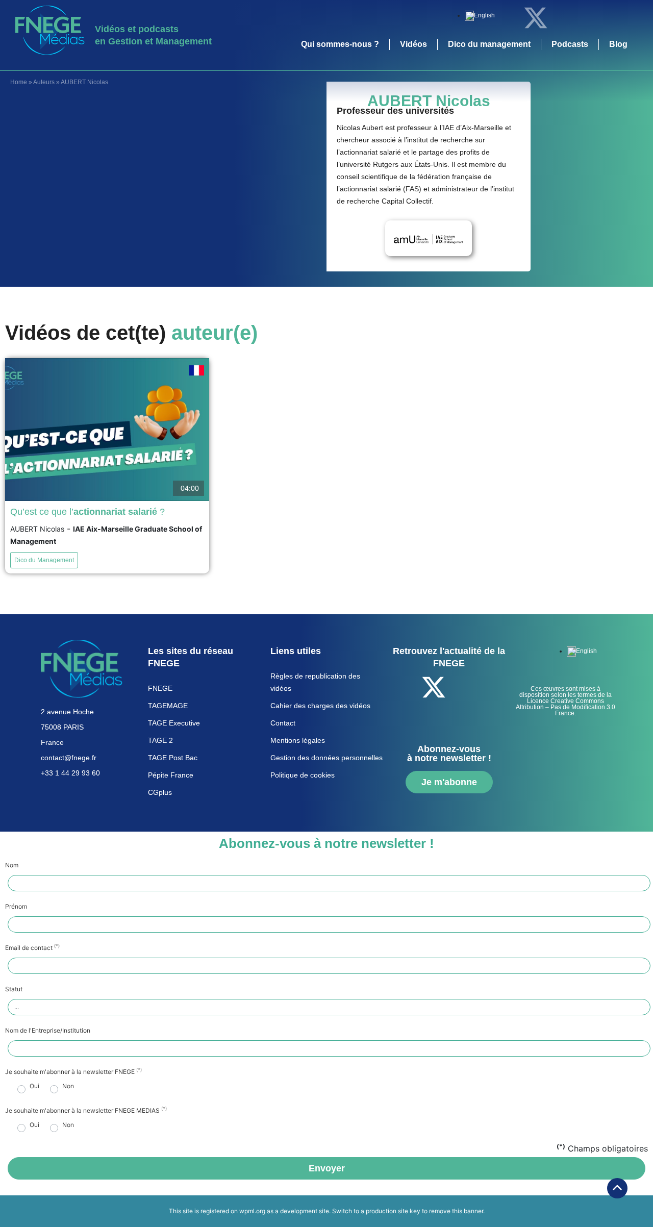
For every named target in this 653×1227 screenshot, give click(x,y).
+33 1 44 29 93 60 (70, 773)
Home (18, 82)
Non (68, 1086)
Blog (618, 44)
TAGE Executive (174, 723)
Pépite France (170, 775)
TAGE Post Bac (172, 758)
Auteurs (44, 82)
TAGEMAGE (168, 706)
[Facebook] (507, 18)
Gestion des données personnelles (326, 758)
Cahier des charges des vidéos (320, 706)
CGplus (160, 792)
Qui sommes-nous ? (340, 44)
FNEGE (160, 688)
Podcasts (569, 44)
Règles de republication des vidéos (315, 682)
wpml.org (252, 1211)
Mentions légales (297, 740)
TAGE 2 (160, 740)
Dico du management (489, 44)
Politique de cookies (302, 775)
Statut (13, 989)
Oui (34, 1086)
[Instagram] (620, 18)
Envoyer (327, 1168)
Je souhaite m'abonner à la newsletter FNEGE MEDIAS (86, 1111)
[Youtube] (592, 18)
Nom (11, 865)
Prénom (16, 907)
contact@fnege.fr (68, 758)
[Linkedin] (563, 18)
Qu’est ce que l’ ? (87, 512)
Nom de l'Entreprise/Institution (47, 1031)
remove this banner (456, 1211)
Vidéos (413, 44)
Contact (282, 723)
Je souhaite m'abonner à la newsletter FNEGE (73, 1072)
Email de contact (32, 948)
